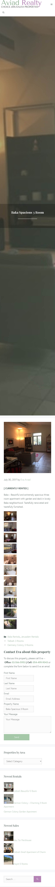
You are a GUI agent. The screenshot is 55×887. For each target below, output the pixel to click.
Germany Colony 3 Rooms (20, 645)
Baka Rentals (14, 636)
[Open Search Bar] (3, 12)
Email (6, 693)
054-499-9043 (40, 662)
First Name (9, 672)
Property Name (11, 703)
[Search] (37, 879)
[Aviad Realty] (21, 4)
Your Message (10, 714)
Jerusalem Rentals (30, 636)
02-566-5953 (18, 662)
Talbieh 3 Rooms (16, 640)
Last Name (9, 683)
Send (16, 737)
